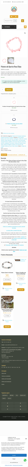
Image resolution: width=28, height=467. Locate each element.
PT (2, 367)
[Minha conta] (22, 20)
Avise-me (20, 289)
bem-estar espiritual (9, 138)
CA (17, 367)
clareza (2, 140)
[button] (26, 438)
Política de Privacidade (6, 378)
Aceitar (14, 455)
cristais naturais (7, 140)
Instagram (15, 245)
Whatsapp (8, 245)
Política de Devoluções (6, 381)
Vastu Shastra (15, 146)
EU (19, 367)
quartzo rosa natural (16, 144)
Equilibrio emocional (12, 141)
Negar (14, 459)
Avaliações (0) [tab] (21, 154)
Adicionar (8, 89)
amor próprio (21, 137)
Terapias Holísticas (5, 146)
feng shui (19, 141)
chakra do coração (23, 138)
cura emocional (21, 140)
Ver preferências (14, 462)
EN (4, 367)
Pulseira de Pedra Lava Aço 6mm (14, 123)
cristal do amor (15, 140)
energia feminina (4, 141)
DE (12, 367)
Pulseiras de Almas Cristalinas (7, 137)
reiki (22, 144)
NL (15, 367)
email (12, 245)
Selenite (23, 236)
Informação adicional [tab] (12, 154)
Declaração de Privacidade (18, 465)
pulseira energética (8, 144)
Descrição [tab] (3, 154)
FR (8, 367)
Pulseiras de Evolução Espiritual (19, 136)
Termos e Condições (6, 376)
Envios (3, 384)
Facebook (21, 245)
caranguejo (16, 138)
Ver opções (6, 284)
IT (10, 367)
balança (2, 138)
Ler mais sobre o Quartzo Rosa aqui (14, 230)
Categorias (7, 27)
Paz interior (11, 143)
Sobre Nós (4, 373)
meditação (6, 143)
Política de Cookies (8, 465)
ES (6, 367)
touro (10, 146)
